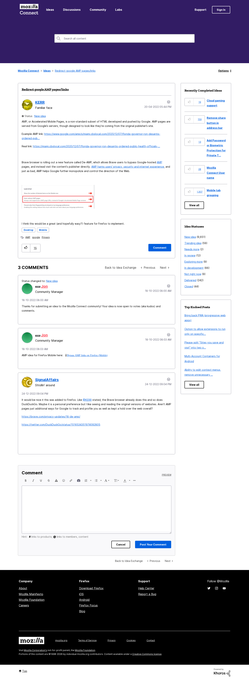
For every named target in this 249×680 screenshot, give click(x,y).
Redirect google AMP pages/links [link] (75, 70)
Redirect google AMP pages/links (45, 89)
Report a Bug (147, 594)
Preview (166, 475)
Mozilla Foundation (31, 600)
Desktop (28, 230)
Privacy (46, 237)
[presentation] (25, 480)
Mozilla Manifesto (31, 594)
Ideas (50, 9)
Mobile (43, 230)
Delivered (190, 280)
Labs (118, 9)
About (23, 588)
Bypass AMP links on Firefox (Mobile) (87, 355)
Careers (24, 605)
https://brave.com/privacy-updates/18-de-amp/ (51, 416)
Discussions (72, 9)
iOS (81, 594)
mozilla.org (61, 640)
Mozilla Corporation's (35, 650)
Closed (188, 286)
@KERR (87, 399)
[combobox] (124, 38)
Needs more (191, 249)
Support (200, 9)
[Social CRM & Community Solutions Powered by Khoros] (222, 672)
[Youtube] (224, 588)
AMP (159, 162)
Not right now (192, 274)
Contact (151, 640)
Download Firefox (91, 588)
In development (194, 267)
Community (98, 9)
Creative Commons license (147, 654)
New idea (40, 116)
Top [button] (24, 671)
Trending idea (192, 243)
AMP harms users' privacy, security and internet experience (127, 166)
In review (189, 255)
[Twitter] (209, 588)
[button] (26, 248)
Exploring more (193, 261)
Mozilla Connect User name (216, 172)
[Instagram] (216, 588)
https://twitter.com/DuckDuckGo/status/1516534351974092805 (61, 424)
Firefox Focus (88, 605)
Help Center (146, 588)
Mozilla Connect (29, 10)
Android (84, 600)
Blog (82, 611)
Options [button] (223, 70)
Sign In (221, 9)
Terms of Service (87, 640)
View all (194, 205)
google (36, 237)
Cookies (131, 640)
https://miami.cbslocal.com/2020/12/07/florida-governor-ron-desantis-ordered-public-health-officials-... (96, 146)
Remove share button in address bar (216, 122)
